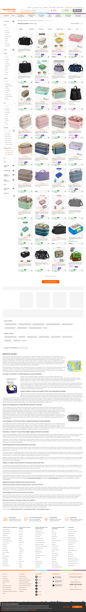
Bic (19, 546)
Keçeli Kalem (37, 566)
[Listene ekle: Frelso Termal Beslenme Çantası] (82, 87)
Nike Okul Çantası (38, 531)
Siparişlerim (29, 7)
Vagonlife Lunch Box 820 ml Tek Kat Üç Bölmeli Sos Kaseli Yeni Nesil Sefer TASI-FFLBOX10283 (42, 213)
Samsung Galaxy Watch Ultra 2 (73, 563)
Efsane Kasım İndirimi (72, 537)
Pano (36, 559)
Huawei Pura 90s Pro (72, 542)
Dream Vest (8, 43)
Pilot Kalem (54, 544)
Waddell (20, 538)
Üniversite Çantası (6, 565)
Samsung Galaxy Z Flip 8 (72, 561)
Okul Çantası (5, 535)
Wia (6, 41)
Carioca (20, 544)
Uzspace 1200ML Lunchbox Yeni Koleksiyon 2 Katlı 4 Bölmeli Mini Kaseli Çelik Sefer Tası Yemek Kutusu (25, 132)
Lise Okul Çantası (38, 534)
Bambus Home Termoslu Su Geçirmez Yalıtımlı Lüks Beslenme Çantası (76, 77)
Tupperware (21, 551)
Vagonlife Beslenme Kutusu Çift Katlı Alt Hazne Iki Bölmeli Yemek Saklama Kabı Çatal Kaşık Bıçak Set (76, 238)
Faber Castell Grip (55, 553)
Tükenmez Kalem (55, 555)
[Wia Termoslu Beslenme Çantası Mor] (42, 175)
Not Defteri (54, 538)
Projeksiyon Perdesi (6, 533)
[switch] (13, 21)
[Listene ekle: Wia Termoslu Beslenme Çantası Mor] (48, 169)
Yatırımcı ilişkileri (6, 580)
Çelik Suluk (37, 553)
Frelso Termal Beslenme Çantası (74, 101)
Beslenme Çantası (6, 542)
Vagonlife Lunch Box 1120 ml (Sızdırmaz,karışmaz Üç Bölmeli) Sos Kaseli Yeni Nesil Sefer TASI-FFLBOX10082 (59, 51)
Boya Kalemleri (5, 559)
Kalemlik (53, 551)
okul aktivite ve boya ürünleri (34, 478)
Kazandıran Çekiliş (71, 546)
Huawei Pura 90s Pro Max (72, 541)
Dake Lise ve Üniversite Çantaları (41, 546)
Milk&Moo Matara (38, 551)
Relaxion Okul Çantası (39, 548)
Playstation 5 (70, 548)
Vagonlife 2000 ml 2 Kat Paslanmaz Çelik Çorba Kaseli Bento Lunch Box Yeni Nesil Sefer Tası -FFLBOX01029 (41, 159)
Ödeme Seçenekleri (22, 587)
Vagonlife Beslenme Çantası (40, 555)
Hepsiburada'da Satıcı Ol (79, 7)
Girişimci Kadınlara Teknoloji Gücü (25, 583)
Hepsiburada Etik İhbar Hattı (76, 589)
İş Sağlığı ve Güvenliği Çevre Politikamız (10, 591)
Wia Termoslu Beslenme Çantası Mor (41, 185)
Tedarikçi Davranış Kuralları (24, 581)
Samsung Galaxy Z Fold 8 (72, 558)
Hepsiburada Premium (69, 7)
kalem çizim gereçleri (53, 478)
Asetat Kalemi (54, 534)
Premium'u (10, 11)
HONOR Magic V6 (71, 565)
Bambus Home (8, 36)
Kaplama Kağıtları (6, 556)
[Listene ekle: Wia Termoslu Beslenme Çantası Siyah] (65, 223)
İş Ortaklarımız (5, 578)
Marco (20, 559)
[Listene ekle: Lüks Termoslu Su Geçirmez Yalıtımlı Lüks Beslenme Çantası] (31, 34)
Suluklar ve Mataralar (6, 537)
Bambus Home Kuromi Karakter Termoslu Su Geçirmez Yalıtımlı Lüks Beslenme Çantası (58, 77)
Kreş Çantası (37, 536)
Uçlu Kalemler (5, 561)
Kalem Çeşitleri (5, 550)
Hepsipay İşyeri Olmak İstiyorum (24, 580)
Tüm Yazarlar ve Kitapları (72, 531)
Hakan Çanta (21, 561)
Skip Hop (20, 548)
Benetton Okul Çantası (39, 544)
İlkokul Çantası (5, 563)
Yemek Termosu (54, 548)
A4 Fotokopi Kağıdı (6, 529)
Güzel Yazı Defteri (6, 552)
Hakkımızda (5, 576)
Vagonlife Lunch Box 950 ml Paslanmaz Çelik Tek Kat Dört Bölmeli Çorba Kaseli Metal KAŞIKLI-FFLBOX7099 (75, 51)
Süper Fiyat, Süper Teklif (37, 7)
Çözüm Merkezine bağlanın (75, 576)
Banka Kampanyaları (22, 589)
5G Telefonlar (70, 554)
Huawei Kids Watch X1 (72, 539)
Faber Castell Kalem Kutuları (57, 566)
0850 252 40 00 (76, 584)
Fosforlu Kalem (54, 536)
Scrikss (20, 566)
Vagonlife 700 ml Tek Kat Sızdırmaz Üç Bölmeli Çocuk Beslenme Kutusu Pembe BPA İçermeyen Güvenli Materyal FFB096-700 (58, 213)
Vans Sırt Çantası (55, 546)
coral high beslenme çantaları (43, 509)
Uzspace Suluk (38, 549)
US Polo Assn (21, 549)
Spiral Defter (37, 557)
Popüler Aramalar (71, 533)
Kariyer (4, 583)
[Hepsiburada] (9, 9)
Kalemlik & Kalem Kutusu (7, 541)
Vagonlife (7, 30)
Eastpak (20, 553)
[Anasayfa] (18, 20)
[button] (14, 131)
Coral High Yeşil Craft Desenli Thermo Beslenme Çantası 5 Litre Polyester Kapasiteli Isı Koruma (75, 263)
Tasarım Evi (8, 45)
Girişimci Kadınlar (52, 7)
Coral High (7, 32)
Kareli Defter (54, 559)
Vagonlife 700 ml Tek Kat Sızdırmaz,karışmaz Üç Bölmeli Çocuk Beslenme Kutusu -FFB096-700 (59, 186)
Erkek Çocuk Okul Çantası (40, 542)
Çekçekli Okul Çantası (39, 538)
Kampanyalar (45, 7)
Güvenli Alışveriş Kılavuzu (7, 589)
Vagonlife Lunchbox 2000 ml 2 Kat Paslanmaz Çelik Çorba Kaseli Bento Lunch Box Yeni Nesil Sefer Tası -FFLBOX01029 (58, 132)
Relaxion (20, 565)
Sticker (53, 531)
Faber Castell (21, 542)
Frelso (7, 40)
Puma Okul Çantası (38, 563)
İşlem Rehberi (21, 591)
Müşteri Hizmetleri (60, 7)
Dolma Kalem (54, 561)
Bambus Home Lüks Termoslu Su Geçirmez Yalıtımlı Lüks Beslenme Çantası (24, 50)
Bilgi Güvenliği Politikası (7, 587)
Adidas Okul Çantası (39, 561)
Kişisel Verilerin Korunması (7, 585)
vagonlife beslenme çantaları (16, 509)
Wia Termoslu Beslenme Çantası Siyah (59, 238)
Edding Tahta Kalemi (55, 565)
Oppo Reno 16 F (71, 556)
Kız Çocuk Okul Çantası (39, 540)
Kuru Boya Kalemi (55, 563)
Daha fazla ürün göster (50, 281)
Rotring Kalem (37, 565)
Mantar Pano (5, 544)
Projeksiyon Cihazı (6, 531)
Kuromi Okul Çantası (55, 549)
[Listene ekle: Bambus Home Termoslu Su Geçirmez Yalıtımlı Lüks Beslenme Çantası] (82, 61)
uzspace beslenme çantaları (30, 509)
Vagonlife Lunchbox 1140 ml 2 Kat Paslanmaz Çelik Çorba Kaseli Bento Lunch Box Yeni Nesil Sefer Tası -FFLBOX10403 (41, 51)
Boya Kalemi (54, 542)
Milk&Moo (21, 534)
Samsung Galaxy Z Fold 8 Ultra (73, 559)
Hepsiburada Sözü (71, 529)
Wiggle (7, 38)
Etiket (4, 554)
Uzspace (7, 34)
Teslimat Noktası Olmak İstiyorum (25, 585)
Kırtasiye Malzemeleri (6, 539)
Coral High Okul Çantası (39, 532)
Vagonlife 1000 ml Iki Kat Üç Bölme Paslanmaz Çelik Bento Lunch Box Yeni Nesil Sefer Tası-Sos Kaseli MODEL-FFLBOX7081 (75, 132)
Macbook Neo (70, 544)
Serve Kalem (54, 557)
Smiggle (20, 557)
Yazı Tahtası (5, 546)
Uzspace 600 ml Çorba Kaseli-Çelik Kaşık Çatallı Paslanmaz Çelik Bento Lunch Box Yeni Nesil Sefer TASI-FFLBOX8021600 (24, 265)
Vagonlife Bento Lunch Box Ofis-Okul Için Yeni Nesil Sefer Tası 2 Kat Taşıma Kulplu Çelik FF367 (58, 103)
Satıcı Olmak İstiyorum (23, 578)
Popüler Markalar (71, 535)
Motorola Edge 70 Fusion (72, 550)
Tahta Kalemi (54, 532)
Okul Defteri (5, 548)
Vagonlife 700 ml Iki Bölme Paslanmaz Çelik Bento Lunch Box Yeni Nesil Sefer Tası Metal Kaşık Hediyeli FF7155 (59, 265)
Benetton (20, 540)
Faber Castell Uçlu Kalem (56, 540)
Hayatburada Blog (22, 576)
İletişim (4, 593)
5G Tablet (69, 552)
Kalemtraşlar (5, 558)
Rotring (20, 555)
